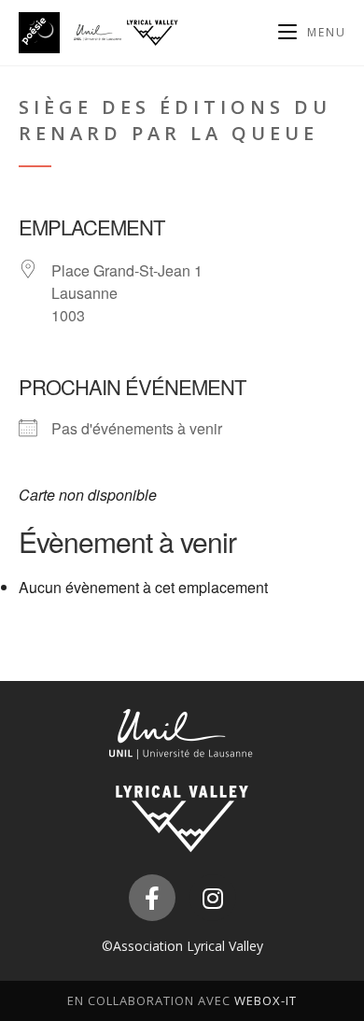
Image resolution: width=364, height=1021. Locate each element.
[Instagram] (212, 897)
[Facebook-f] (152, 897)
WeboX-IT (265, 1000)
